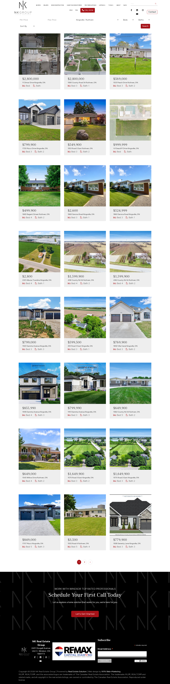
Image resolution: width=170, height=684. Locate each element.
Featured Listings (90, 5)
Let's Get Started (85, 614)
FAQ (76, 10)
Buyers (38, 5)
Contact (152, 12)
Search (145, 26)
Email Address (105, 649)
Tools (110, 5)
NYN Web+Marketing (111, 671)
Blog (125, 5)
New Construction (57, 5)
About (118, 5)
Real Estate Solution (77, 671)
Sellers (45, 5)
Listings (102, 5)
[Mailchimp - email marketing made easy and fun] (141, 660)
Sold (70, 10)
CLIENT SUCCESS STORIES (74, 5)
